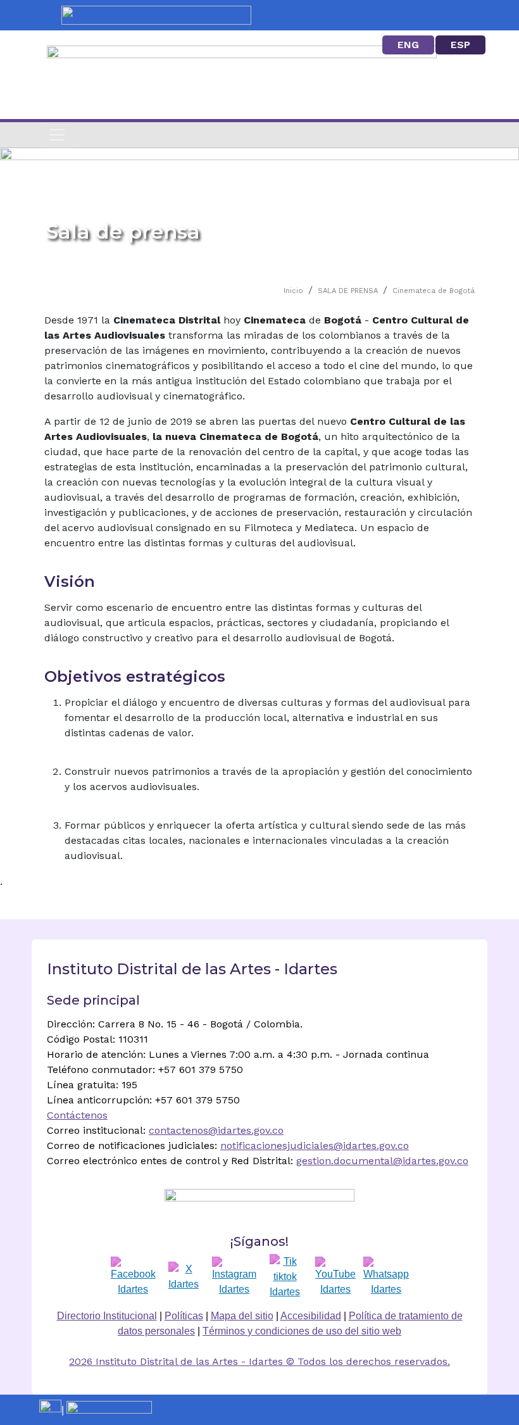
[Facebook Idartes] (133, 1277)
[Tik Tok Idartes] (285, 1277)
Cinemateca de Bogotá (433, 291)
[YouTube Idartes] (335, 1277)
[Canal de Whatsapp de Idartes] (386, 1277)
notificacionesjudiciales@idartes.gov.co (314, 1145)
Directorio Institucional (107, 1315)
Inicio (293, 291)
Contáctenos (77, 1115)
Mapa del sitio (242, 1315)
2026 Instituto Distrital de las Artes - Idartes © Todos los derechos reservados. (259, 1361)
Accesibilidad (310, 1315)
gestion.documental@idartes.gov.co (382, 1161)
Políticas (184, 1315)
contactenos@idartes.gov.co (216, 1130)
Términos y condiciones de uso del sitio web (302, 1331)
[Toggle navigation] (57, 135)
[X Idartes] (183, 1277)
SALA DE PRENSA (348, 291)
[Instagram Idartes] (234, 1277)
